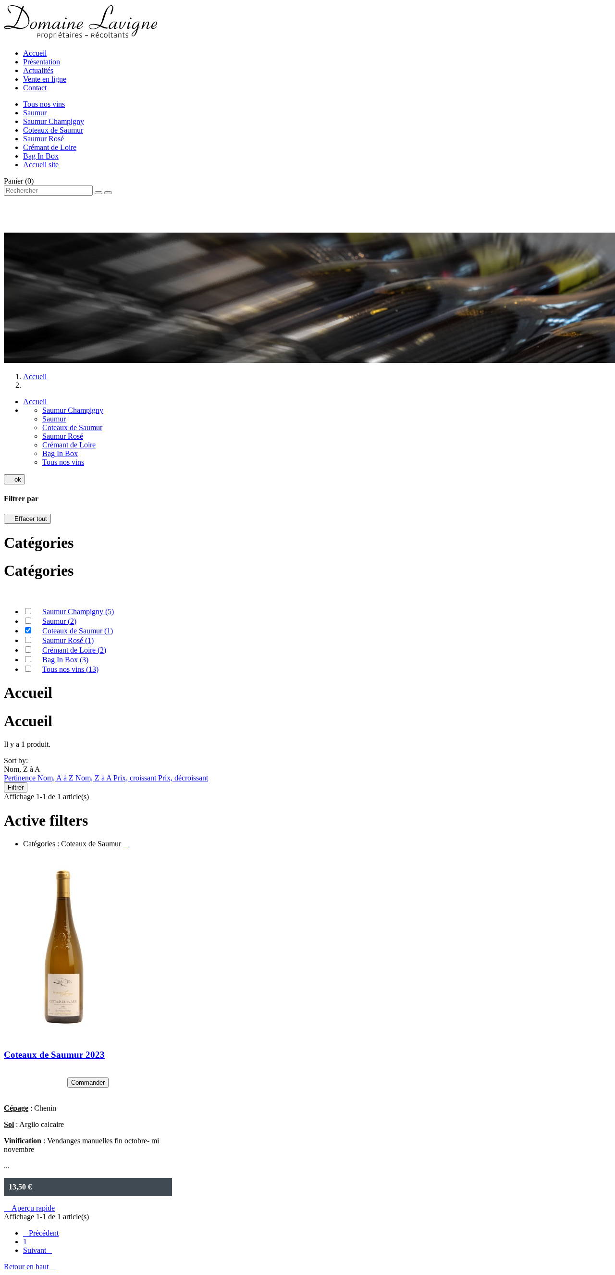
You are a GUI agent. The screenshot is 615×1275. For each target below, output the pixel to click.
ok (14, 479)
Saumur (35, 113)
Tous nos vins (44, 104)
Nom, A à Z (56, 778)
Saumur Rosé (43, 139)
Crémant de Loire (49, 147)
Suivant (37, 1250)
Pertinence (20, 778)
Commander (88, 1082)
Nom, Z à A (94, 778)
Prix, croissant (135, 778)
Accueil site (41, 165)
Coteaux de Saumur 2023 (54, 1055)
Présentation (41, 62)
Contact (35, 88)
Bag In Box (41, 156)
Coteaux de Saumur (53, 130)
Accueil (35, 53)
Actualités (38, 70)
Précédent (41, 1233)
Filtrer (16, 787)
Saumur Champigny (53, 121)
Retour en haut (30, 1267)
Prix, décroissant (183, 778)
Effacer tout (27, 518)
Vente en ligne (44, 79)
